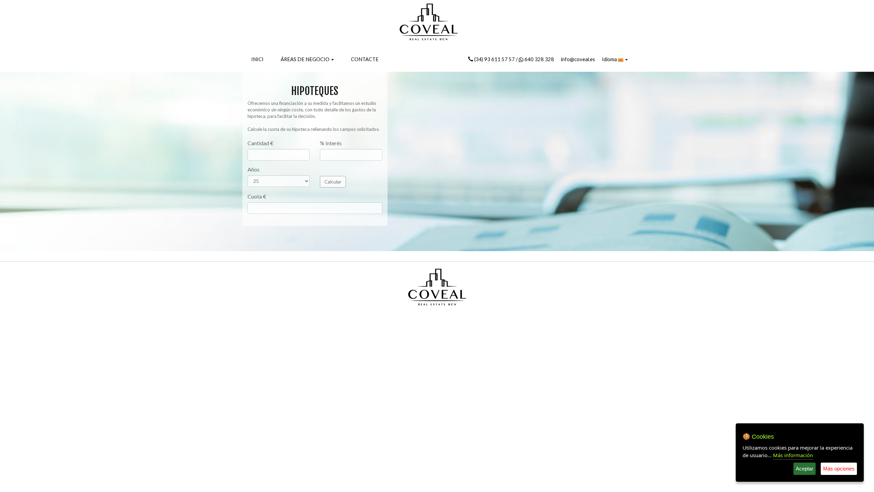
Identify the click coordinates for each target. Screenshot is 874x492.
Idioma (610, 59)
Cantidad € (260, 143)
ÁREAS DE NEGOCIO (305, 59)
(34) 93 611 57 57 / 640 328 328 (513, 59)
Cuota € (257, 196)
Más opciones (839, 469)
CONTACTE (365, 59)
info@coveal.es (578, 59)
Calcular (332, 181)
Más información (793, 455)
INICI (257, 59)
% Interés (331, 143)
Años (253, 169)
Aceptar (804, 469)
